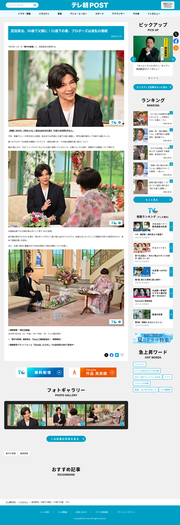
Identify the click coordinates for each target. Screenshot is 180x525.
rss (176, 48)
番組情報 (24, 453)
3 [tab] (154, 78)
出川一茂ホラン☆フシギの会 (147, 377)
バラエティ (44, 13)
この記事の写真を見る (65, 439)
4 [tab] (157, 78)
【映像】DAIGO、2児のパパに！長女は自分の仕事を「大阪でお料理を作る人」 (41, 130)
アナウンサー (118, 13)
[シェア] (112, 355)
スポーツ (99, 13)
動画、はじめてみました (146, 389)
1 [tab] (149, 78)
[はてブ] (117, 355)
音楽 (60, 13)
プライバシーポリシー (126, 512)
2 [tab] (151, 78)
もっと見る (152, 199)
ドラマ (167, 377)
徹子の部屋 (24, 330)
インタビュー (154, 13)
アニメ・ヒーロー (78, 13)
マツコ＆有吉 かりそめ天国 (147, 370)
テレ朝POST (90, 5)
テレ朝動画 (165, 389)
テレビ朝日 (44, 512)
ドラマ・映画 (24, 13)
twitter (176, 34)
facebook (176, 41)
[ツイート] (106, 355)
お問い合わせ (81, 512)
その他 (136, 13)
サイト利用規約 (101, 512)
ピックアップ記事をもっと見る (152, 87)
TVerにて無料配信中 (40, 339)
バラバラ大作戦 (142, 383)
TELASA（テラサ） (41, 344)
